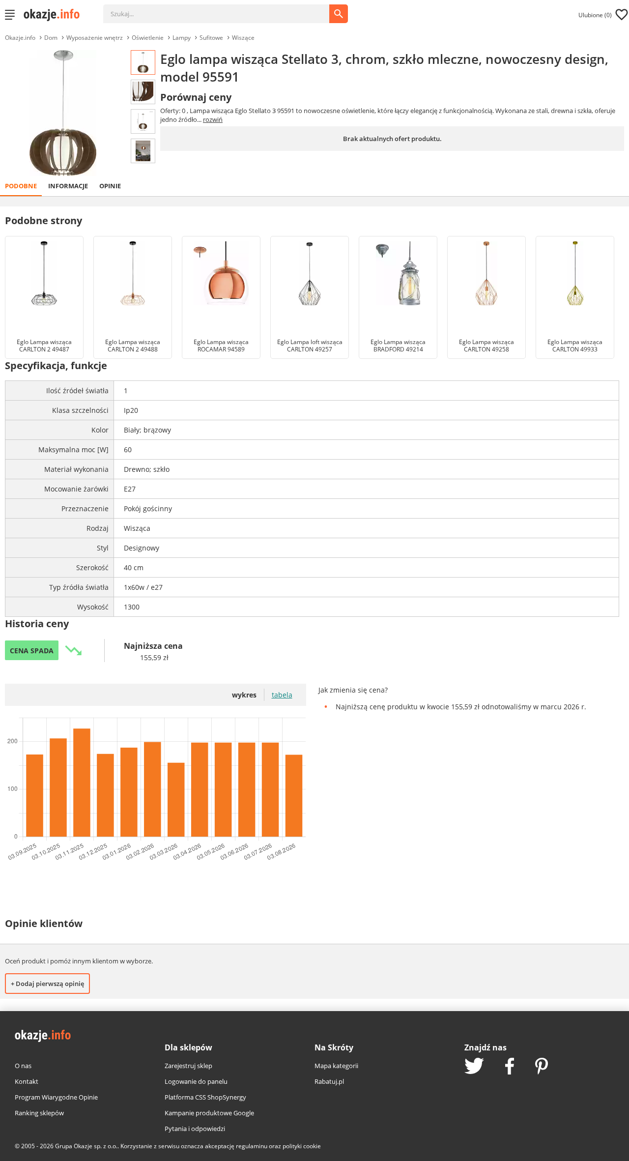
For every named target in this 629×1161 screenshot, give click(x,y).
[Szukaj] (223, 8)
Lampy (181, 37)
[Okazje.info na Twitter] (474, 1067)
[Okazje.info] (55, 14)
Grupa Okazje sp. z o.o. (86, 1146)
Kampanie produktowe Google (209, 1112)
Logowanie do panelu (196, 1081)
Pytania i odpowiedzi (195, 1128)
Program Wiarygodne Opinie (56, 1097)
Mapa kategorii (336, 1065)
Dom (50, 37)
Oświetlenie (148, 37)
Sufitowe (211, 37)
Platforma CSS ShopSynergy (205, 1097)
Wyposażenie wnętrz (94, 37)
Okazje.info (20, 37)
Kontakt (26, 1081)
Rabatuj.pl (329, 1081)
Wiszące (243, 37)
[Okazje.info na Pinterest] (541, 1067)
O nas (23, 1065)
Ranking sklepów (39, 1112)
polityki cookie (302, 1146)
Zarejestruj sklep (188, 1065)
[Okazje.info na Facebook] (509, 1067)
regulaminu (251, 1146)
